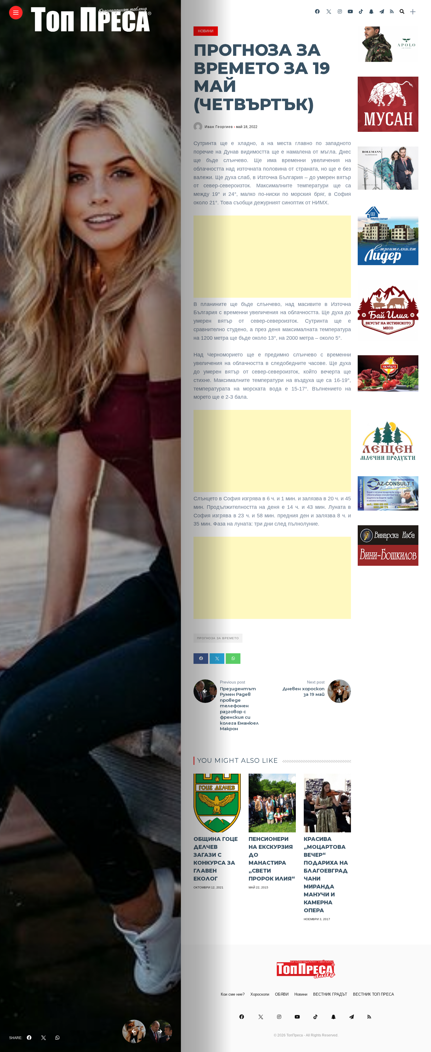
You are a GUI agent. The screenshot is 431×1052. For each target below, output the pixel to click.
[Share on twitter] (217, 658)
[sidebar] (412, 12)
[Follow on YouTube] (350, 11)
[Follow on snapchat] (371, 11)
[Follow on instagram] (340, 11)
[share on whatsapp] (57, 1038)
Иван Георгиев (219, 127)
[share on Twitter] (43, 1038)
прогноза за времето (218, 638)
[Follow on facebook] (317, 11)
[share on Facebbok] (29, 1038)
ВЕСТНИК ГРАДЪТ (330, 994)
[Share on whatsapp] (233, 658)
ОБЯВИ (282, 994)
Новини (205, 31)
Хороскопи (259, 994)
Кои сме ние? (233, 994)
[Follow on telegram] (381, 11)
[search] (402, 11)
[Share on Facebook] (201, 658)
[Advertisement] (272, 257)
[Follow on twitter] (328, 11)
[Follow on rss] (392, 11)
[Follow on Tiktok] (361, 11)
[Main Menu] (15, 13)
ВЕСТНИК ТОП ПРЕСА (373, 994)
